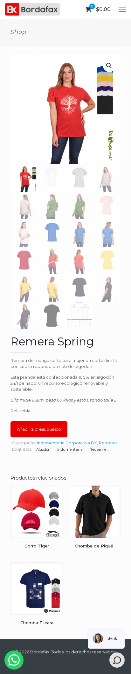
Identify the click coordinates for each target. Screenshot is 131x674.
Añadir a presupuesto (39, 429)
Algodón (43, 449)
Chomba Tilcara (36, 622)
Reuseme (97, 449)
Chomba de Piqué (94, 545)
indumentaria (70, 449)
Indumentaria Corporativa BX (67, 442)
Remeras (108, 442)
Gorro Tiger (36, 545)
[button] (109, 65)
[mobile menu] (122, 9)
